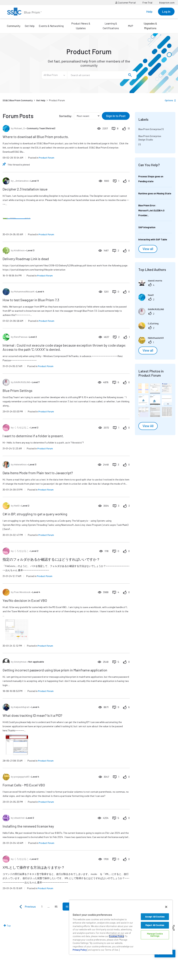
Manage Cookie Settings (155, 934)
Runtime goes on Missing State (154, 193)
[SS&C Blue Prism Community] (24, 11)
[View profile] (6, 128)
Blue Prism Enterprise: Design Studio (150, 138)
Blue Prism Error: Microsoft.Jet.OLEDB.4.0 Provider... (151, 210)
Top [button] (9, 925)
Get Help (30, 25)
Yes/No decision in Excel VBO (25, 600)
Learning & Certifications (111, 26)
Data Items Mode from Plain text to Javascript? (38, 473)
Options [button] (169, 100)
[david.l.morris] (151, 285)
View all (148, 248)
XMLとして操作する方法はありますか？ (34, 867)
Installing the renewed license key (28, 826)
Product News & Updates (80, 26)
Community (13, 25)
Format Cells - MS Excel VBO (24, 785)
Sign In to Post (116, 116)
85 (56, 906)
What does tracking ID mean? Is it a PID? (32, 715)
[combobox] (102, 75)
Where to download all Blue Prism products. (36, 137)
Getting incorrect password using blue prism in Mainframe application (55, 670)
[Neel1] (147, 299)
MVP (130, 25)
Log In (166, 11)
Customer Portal (126, 2)
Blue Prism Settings (17, 390)
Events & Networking (51, 25)
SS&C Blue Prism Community (18, 100)
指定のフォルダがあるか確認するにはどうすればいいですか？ (51, 559)
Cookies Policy (116, 936)
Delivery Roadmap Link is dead (26, 259)
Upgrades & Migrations (150, 26)
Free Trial (147, 2)
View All (148, 426)
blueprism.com (167, 2)
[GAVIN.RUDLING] (152, 313)
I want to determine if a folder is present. (33, 436)
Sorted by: (65, 116)
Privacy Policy (80, 949)
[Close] (166, 907)
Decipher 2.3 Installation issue (25, 189)
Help (149, 11)
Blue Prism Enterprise (149, 129)
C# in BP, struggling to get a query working (35, 514)
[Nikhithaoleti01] (152, 342)
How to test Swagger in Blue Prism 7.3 (31, 300)
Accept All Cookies (155, 916)
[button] (143, 388)
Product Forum (46, 157)
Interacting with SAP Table (152, 239)
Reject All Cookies (154, 925)
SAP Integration (146, 227)
